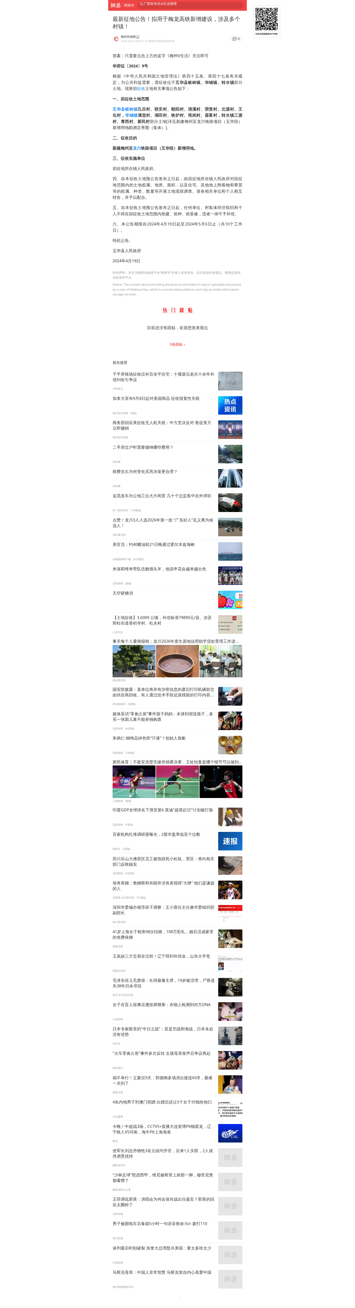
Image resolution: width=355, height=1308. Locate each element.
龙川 (137, 148)
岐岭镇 (131, 109)
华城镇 (131, 115)
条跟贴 (176, 344)
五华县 (119, 109)
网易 (115, 5)
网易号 (129, 5)
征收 (141, 88)
